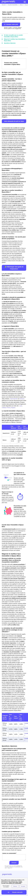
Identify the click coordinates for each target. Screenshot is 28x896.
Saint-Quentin (13, 398)
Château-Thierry (6, 407)
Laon (20, 405)
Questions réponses (10, 43)
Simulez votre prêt (12, 24)
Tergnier (13, 407)
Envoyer (14, 862)
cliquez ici (10, 867)
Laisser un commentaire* (9, 853)
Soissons (21, 398)
